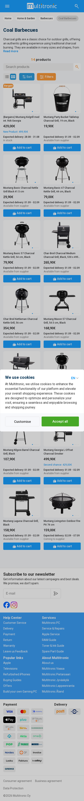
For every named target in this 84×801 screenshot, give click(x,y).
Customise (22, 422)
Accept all (60, 422)
